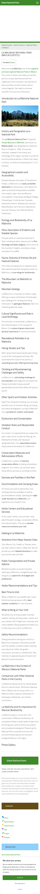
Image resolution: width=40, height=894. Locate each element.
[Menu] (37, 2)
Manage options (20, 883)
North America (19, 45)
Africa (6, 818)
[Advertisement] (20, 21)
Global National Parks (10, 2)
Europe (6, 834)
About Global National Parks (11, 855)
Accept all (20, 878)
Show (12, 62)
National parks (7, 45)
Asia (5, 830)
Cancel (20, 889)
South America (9, 826)
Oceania (7, 837)
